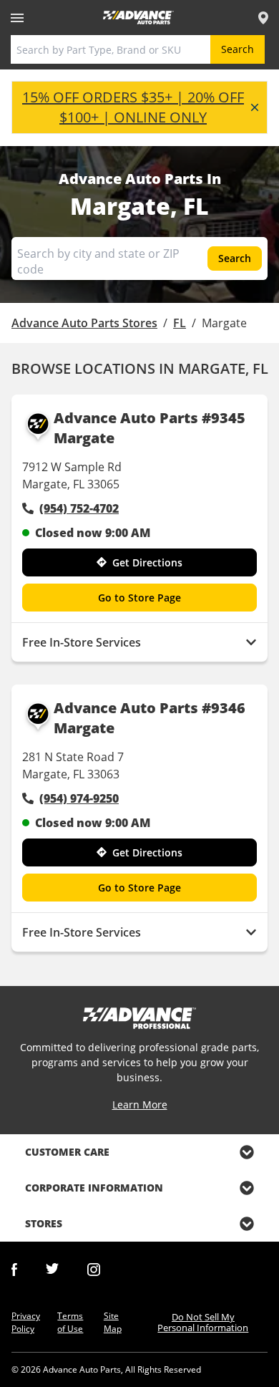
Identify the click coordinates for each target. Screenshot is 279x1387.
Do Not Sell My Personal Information (202, 1322)
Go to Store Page (139, 597)
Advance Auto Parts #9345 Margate (149, 428)
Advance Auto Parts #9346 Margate (149, 718)
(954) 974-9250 (79, 798)
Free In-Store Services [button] (81, 642)
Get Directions (147, 562)
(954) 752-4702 (79, 508)
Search (237, 49)
